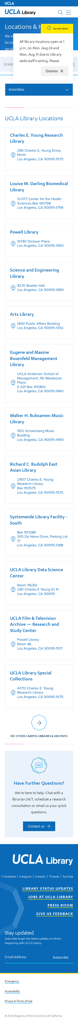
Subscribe (60, 957)
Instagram (25, 876)
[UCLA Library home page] (20, 11)
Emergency (12, 981)
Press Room (60, 905)
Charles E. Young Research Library (36, 138)
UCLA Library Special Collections (30, 676)
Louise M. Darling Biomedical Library (39, 186)
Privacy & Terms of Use (18, 1001)
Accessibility (12, 991)
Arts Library (22, 314)
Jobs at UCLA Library (50, 897)
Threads (54, 876)
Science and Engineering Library (34, 273)
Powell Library (24, 232)
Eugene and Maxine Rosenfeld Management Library (33, 358)
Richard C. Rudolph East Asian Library (33, 467)
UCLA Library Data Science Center (36, 572)
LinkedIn (40, 876)
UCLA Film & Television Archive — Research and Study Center (34, 624)
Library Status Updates (47, 888)
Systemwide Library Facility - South (39, 520)
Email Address (15, 957)
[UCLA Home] (9, 3)
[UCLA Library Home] (42, 860)
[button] (20, 11)
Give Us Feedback (54, 913)
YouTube (67, 876)
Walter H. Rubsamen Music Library (37, 418)
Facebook (10, 876)
